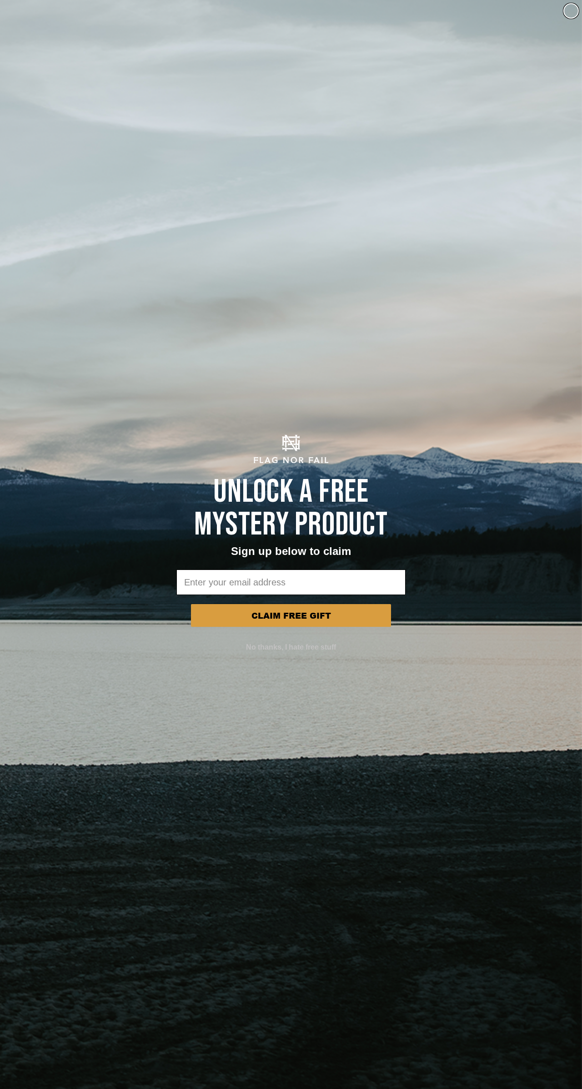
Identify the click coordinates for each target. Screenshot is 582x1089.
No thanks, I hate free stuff (291, 647)
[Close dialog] (571, 11)
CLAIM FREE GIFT (291, 615)
